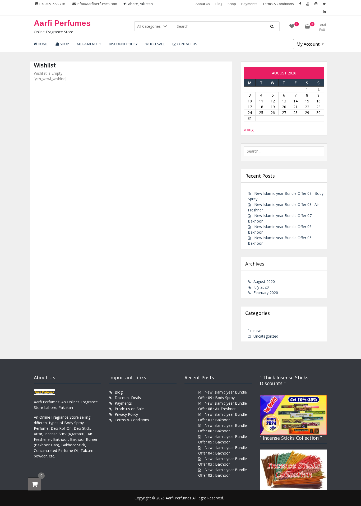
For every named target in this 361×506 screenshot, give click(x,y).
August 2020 (264, 281)
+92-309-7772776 (51, 3)
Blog (218, 3)
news (257, 330)
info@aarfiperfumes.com (96, 3)
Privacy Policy (126, 414)
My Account (309, 44)
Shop (232, 3)
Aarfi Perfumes (62, 23)
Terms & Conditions (278, 3)
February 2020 (265, 292)
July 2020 (261, 287)
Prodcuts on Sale (129, 408)
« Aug (248, 129)
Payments (249, 3)
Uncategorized (265, 336)
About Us (203, 3)
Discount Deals (128, 397)
